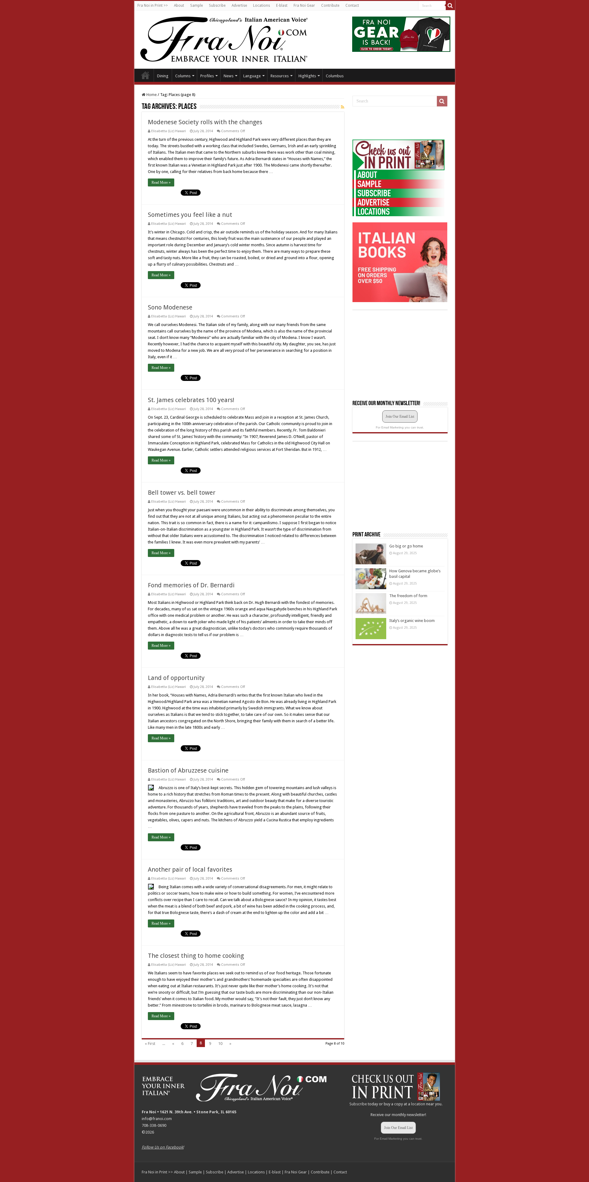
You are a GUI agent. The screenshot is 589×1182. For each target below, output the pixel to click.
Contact (352, 5)
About (179, 5)
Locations (261, 5)
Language (252, 76)
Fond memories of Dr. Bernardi (191, 585)
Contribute (330, 5)
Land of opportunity (176, 677)
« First (150, 1043)
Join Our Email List (400, 416)
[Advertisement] (398, 123)
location (418, 1104)
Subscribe (217, 5)
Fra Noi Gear (304, 5)
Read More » (161, 182)
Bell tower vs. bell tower (181, 492)
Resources (280, 76)
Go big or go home (406, 546)
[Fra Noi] (231, 38)
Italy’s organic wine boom (412, 620)
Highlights (307, 76)
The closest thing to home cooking (196, 955)
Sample (196, 5)
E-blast (281, 5)
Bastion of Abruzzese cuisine (188, 770)
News (228, 76)
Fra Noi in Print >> (152, 5)
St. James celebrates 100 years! (191, 400)
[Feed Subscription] (342, 107)
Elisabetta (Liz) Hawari (168, 131)
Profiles (207, 76)
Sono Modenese (170, 307)
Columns (183, 76)
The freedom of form (408, 595)
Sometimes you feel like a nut (190, 214)
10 (220, 1043)
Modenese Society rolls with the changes (205, 122)
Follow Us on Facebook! (163, 1147)
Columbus (335, 76)
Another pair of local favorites (190, 869)
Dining (162, 76)
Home (145, 75)
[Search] (450, 5)
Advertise (239, 5)
